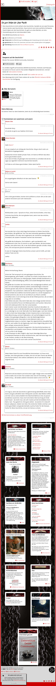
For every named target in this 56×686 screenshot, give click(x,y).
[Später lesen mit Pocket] (49, 47)
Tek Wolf (8, 385)
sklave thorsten (10, 138)
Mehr (4, 99)
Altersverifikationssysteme (27, 44)
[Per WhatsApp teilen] (51, 47)
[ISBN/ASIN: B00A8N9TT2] (15, 582)
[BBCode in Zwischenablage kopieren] (53, 47)
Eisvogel (8, 603)
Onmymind (37, 445)
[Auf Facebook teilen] (41, 47)
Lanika (7, 224)
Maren (22, 35)
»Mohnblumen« (36, 443)
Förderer (18, 671)
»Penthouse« (35, 505)
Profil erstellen (25, 1)
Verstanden (14, 683)
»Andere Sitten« (36, 447)
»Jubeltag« (34, 512)
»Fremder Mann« (36, 436)
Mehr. (50, 40)
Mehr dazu (47, 623)
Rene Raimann (9, 206)
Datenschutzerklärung (19, 680)
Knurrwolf (37, 449)
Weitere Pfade (47, 451)
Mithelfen (34, 662)
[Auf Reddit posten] (46, 47)
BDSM (12, 669)
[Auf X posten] (44, 47)
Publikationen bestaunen (17, 587)
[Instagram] (46, 681)
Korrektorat (11, 671)
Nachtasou (8, 263)
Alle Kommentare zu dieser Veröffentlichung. (17, 415)
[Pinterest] (51, 681)
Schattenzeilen (50, 5)
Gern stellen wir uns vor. (35, 74)
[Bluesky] (44, 681)
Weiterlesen (21, 483)
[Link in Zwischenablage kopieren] (39, 47)
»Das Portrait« (36, 440)
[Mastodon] (49, 681)
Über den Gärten (12, 435)
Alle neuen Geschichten (44, 523)
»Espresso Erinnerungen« (38, 520)
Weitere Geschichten (20, 449)
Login (35, 1)
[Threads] (54, 681)
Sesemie (8, 367)
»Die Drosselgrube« (37, 509)
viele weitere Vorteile (15, 72)
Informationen (46, 553)
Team (4, 671)
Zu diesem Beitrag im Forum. (45, 133)
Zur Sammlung (20, 560)
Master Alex (9, 121)
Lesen (48, 493)
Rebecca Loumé (10, 171)
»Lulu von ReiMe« (36, 516)
